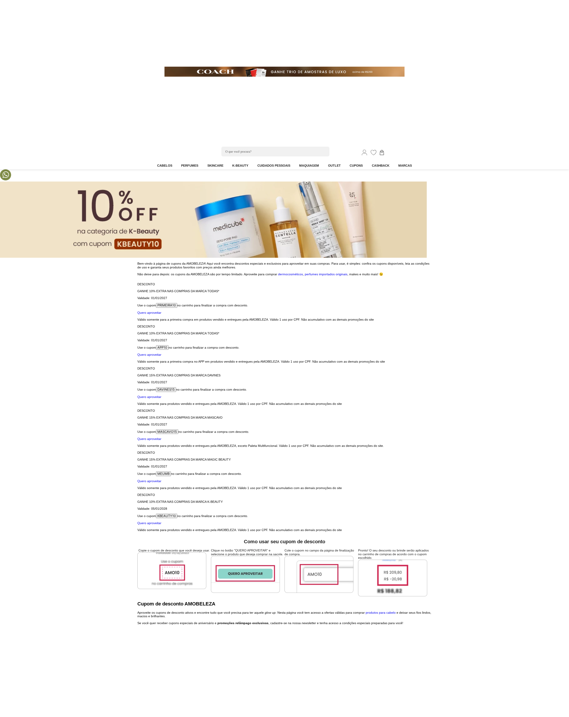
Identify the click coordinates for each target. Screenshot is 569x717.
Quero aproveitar (149, 312)
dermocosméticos (290, 274)
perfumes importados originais (326, 274)
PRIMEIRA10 (166, 305)
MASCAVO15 (167, 431)
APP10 (162, 347)
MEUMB (163, 473)
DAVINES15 (166, 389)
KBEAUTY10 (166, 516)
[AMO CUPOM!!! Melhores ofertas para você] (213, 256)
